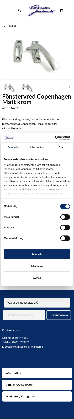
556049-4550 (20, 337)
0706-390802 (20, 342)
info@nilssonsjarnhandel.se (27, 346)
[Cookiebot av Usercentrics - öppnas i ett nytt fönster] (55, 138)
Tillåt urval (37, 266)
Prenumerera (59, 315)
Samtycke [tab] (13, 147)
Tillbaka (9, 26)
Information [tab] (37, 147)
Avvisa (37, 277)
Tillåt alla (37, 254)
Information (13, 373)
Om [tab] (61, 147)
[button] (69, 86)
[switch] (65, 217)
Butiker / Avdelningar (19, 384)
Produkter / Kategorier (20, 396)
